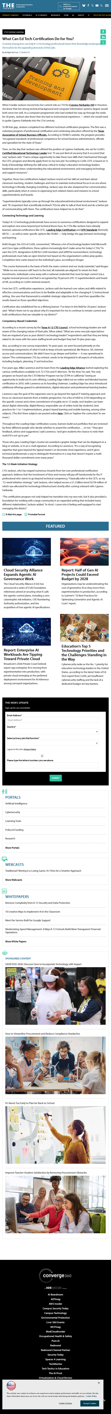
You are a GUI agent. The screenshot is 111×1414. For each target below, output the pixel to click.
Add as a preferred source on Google (70, 6)
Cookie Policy (91, 1396)
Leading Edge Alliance (72, 367)
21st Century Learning (14, 32)
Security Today (56, 1354)
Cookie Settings (65, 1403)
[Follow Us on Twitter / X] (92, 5)
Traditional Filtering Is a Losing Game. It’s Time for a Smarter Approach (43, 870)
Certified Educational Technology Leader (24, 153)
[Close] (99, 1383)
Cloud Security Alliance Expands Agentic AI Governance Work (23, 574)
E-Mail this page (14, 514)
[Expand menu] (106, 6)
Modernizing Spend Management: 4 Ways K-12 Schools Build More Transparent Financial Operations (53, 930)
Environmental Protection (55, 1317)
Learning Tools (13, 821)
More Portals (12, 847)
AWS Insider (55, 1303)
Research (55, 15)
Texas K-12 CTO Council (54, 327)
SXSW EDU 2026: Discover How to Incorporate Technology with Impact (43, 964)
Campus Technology (55, 1313)
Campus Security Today (56, 1308)
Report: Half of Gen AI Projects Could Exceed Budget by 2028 (80, 574)
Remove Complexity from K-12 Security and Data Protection (37, 902)
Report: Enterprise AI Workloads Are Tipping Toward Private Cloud (23, 654)
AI (73, 15)
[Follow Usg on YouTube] (97, 5)
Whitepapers (17, 896)
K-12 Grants (41, 15)
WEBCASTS (14, 864)
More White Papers (15, 941)
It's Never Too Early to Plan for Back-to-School (29, 1103)
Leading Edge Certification (61, 229)
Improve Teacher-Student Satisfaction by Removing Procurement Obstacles (46, 1172)
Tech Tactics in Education (55, 1368)
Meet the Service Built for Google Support (27, 920)
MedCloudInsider (55, 1331)
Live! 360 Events (55, 1322)
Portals (13, 797)
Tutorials (27, 15)
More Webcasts (13, 879)
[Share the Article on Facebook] (103, 31)
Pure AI (56, 1340)
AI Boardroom (55, 1294)
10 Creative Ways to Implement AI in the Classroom (32, 911)
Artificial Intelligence (16, 803)
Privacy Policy (30, 749)
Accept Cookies (89, 1403)
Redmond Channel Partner (55, 1350)
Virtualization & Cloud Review (55, 1377)
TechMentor (55, 1364)
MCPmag (55, 1327)
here (60, 413)
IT (89, 15)
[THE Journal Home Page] (17, 6)
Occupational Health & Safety (55, 1336)
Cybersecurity (12, 812)
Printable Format (36, 514)
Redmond (55, 1345)
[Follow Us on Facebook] (88, 5)
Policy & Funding (14, 829)
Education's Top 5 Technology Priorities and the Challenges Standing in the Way (84, 652)
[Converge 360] (55, 1276)
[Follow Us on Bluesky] (83, 5)
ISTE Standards (89, 229)
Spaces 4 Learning (55, 1359)
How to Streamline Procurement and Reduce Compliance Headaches (42, 1033)
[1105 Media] (55, 1287)
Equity (81, 15)
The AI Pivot (55, 1373)
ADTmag (55, 1299)
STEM (66, 15)
